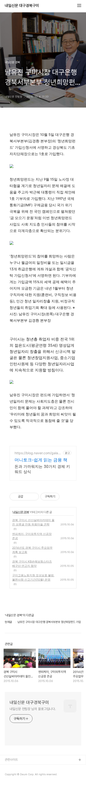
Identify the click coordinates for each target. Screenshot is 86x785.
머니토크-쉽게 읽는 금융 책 (41, 459)
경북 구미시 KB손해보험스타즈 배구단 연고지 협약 (32, 564)
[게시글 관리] (34, 496)
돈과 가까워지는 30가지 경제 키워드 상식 (42, 469)
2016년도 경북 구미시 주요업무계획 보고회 (32, 550)
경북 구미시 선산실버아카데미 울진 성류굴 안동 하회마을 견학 (33, 522)
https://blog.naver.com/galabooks (38, 453)
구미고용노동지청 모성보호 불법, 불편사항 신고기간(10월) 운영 (33, 577)
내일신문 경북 (21, 512)
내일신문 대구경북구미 (22, 6)
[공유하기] (28, 496)
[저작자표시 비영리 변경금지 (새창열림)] (65, 497)
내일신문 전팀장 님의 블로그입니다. (33, 709)
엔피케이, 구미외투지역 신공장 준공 (32, 536)
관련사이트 (11, 759)
